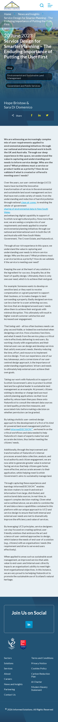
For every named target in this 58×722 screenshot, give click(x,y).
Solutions (8, 663)
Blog (9, 68)
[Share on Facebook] (32, 116)
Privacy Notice (39, 663)
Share (19, 115)
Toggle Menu (50, 5)
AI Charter (36, 681)
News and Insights (13, 684)
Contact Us (10, 694)
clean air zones (28, 202)
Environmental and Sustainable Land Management (25, 76)
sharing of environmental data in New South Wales (26, 210)
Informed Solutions (16, 5)
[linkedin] (29, 624)
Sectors (8, 658)
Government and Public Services (23, 85)
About (7, 673)
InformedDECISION (22, 429)
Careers (8, 678)
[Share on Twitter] (47, 116)
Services (8, 668)
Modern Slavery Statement (39, 688)
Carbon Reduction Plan (40, 675)
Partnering (9, 689)
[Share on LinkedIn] (39, 116)
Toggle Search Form (41, 5)
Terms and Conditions (42, 658)
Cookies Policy (39, 668)
